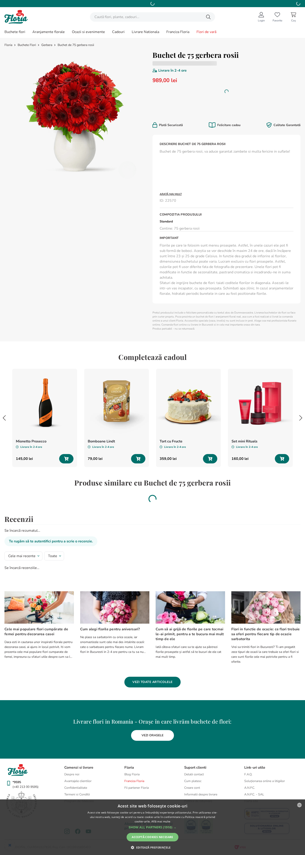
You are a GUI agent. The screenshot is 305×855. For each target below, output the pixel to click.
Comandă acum (184, 3)
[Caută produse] (208, 17)
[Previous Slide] (4, 374)
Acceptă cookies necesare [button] (152, 837)
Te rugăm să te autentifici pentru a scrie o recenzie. (51, 497)
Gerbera (46, 45)
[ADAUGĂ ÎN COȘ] (66, 415)
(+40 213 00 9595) (25, 787)
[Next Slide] (300, 374)
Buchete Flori (27, 45)
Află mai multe (160, 821)
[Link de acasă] (8, 45)
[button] (152, 827)
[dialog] (152, 827)
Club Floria (257, 108)
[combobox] (152, 17)
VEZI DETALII (181, 112)
